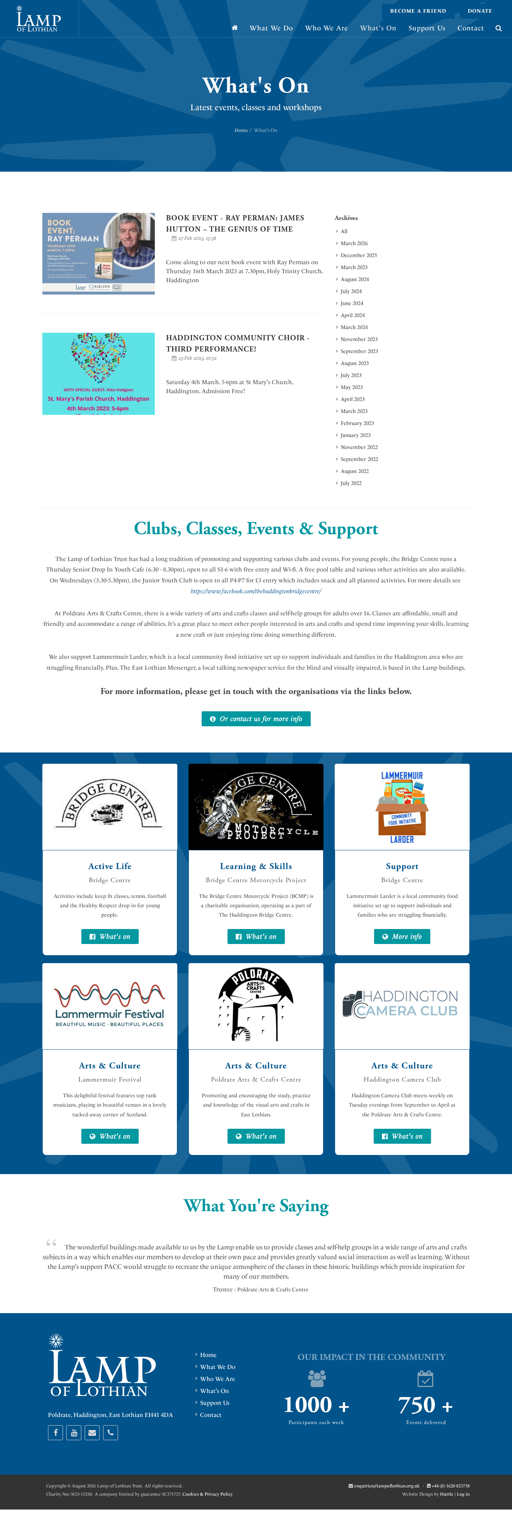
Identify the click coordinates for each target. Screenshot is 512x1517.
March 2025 (354, 267)
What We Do (217, 1366)
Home (241, 130)
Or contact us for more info (260, 719)
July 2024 (351, 291)
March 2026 (354, 243)
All (344, 231)
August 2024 (355, 279)
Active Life (110, 866)
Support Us (214, 1402)
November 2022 (359, 447)
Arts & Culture (110, 1065)
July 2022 (351, 483)
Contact (211, 1414)
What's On (214, 1390)
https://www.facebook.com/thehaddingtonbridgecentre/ (257, 591)
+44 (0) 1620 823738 (451, 1486)
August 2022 (355, 471)
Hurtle (447, 1494)
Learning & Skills (256, 866)
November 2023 (359, 339)
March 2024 (354, 327)
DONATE (480, 11)
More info (406, 936)
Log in (463, 1494)
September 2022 (359, 459)
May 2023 (352, 387)
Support (402, 866)
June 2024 (352, 303)
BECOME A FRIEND (418, 11)
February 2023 (357, 423)
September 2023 (359, 351)
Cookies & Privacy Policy (208, 1494)
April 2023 (353, 399)
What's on (113, 936)
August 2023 (355, 363)
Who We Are (217, 1378)
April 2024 (353, 315)
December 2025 (359, 255)
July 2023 (351, 375)
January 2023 (356, 435)
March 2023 (354, 411)
